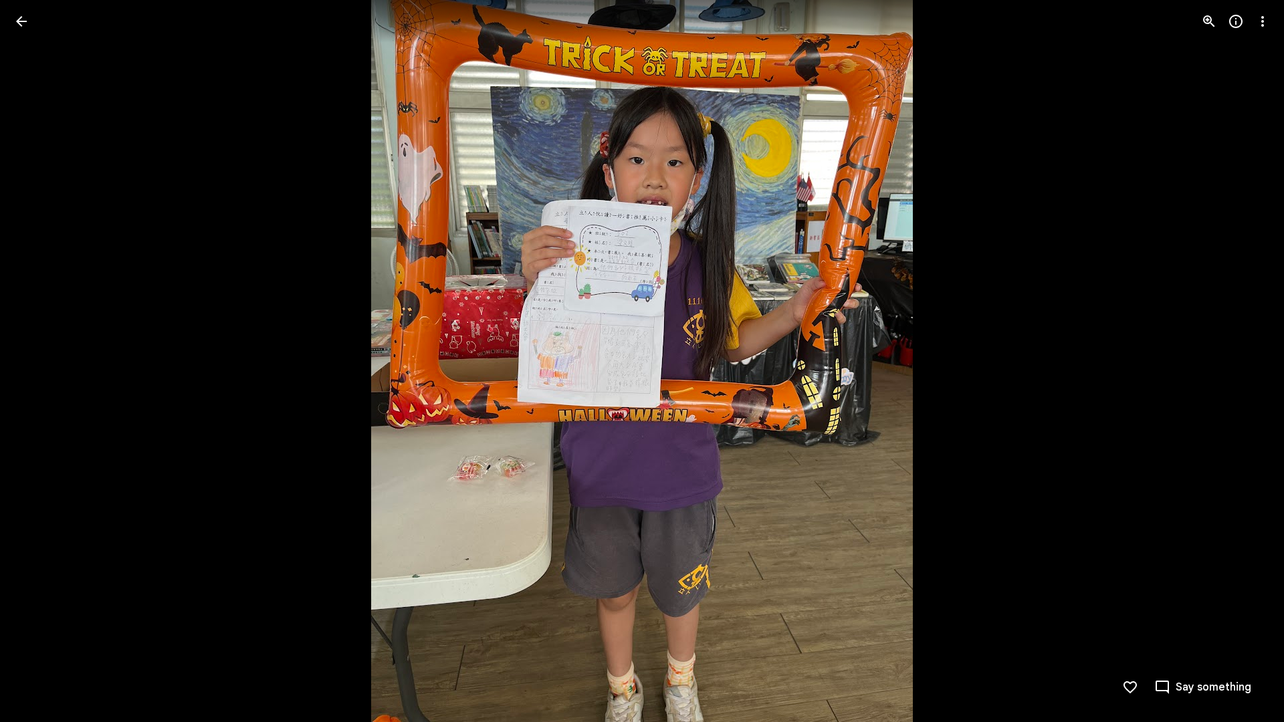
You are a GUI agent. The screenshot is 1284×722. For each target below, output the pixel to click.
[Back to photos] (21, 21)
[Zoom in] (1209, 21)
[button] (37, 361)
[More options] (1262, 21)
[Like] (1130, 687)
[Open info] (1235, 21)
